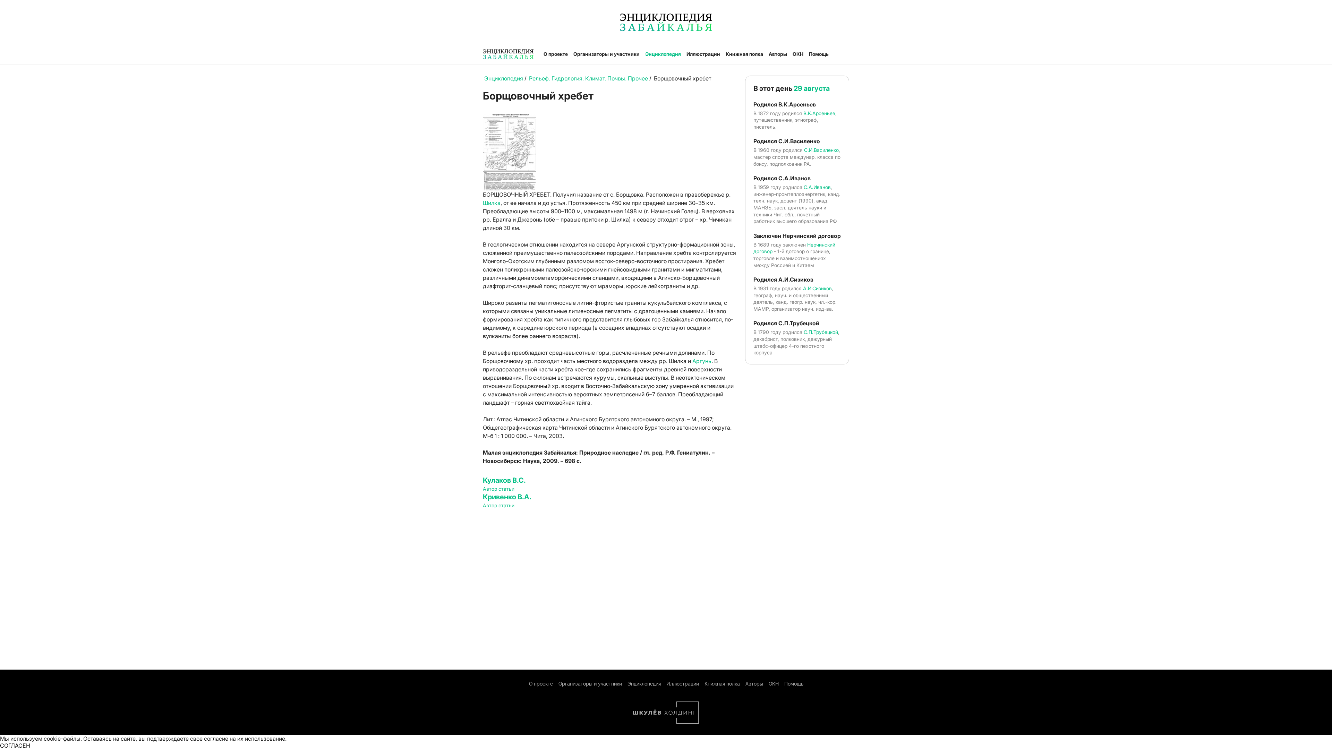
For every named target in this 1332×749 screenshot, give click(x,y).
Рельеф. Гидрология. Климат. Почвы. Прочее (588, 78)
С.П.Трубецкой (821, 332)
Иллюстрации (703, 54)
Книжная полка (744, 54)
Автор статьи (498, 489)
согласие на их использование (244, 738)
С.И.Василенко (821, 150)
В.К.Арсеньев (819, 113)
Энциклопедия (663, 54)
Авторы (778, 54)
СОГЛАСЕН (15, 745)
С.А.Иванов (817, 187)
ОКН (798, 54)
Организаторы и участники (606, 54)
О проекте (556, 54)
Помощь (819, 54)
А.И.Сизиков (817, 288)
